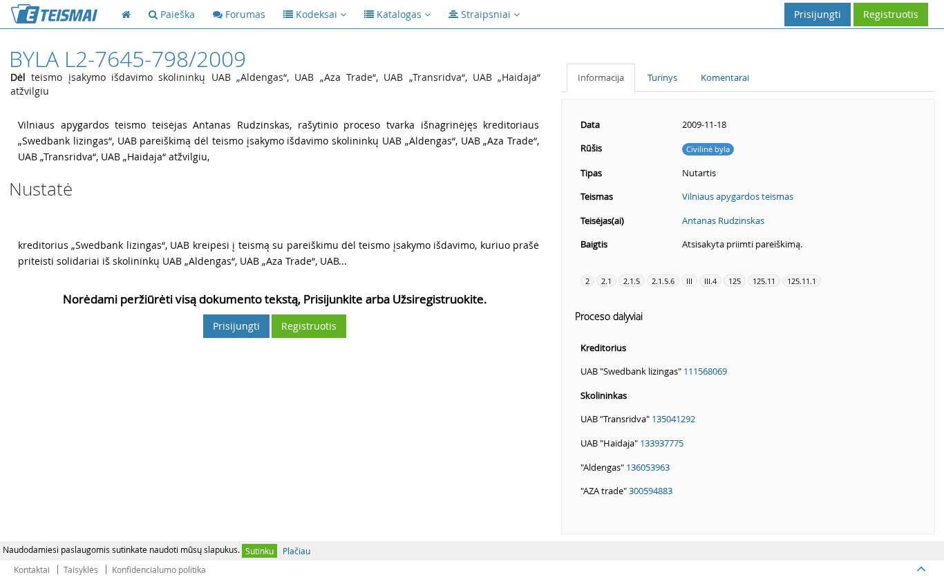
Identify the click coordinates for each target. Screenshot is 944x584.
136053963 (648, 467)
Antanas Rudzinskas (723, 220)
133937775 (661, 443)
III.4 (710, 281)
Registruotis (890, 14)
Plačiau (296, 550)
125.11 (764, 281)
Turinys (662, 77)
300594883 (650, 490)
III (689, 281)
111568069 (705, 371)
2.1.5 (631, 281)
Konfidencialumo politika (159, 569)
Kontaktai (32, 569)
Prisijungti (817, 14)
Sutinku (259, 550)
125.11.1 (801, 281)
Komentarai (725, 77)
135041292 (673, 419)
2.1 (606, 281)
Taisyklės (81, 569)
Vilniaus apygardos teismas (737, 196)
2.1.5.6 (663, 281)
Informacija (601, 77)
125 (734, 281)
